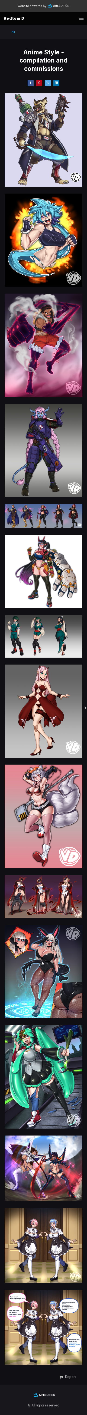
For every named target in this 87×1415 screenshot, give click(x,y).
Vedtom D (13, 18)
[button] (68, 1376)
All (13, 32)
